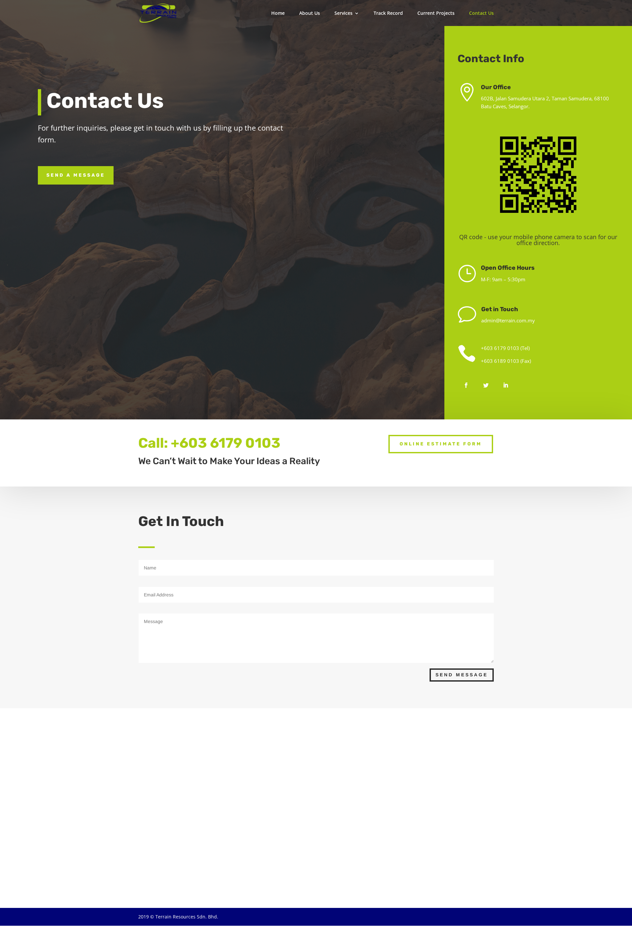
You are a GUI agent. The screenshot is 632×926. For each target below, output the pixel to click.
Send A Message (75, 175)
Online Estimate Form (441, 444)
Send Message (461, 674)
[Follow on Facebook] (466, 385)
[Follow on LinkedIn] (505, 385)
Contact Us (481, 13)
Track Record (388, 13)
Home (278, 13)
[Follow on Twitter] (485, 385)
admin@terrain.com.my (508, 320)
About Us (309, 13)
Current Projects (436, 13)
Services (343, 13)
